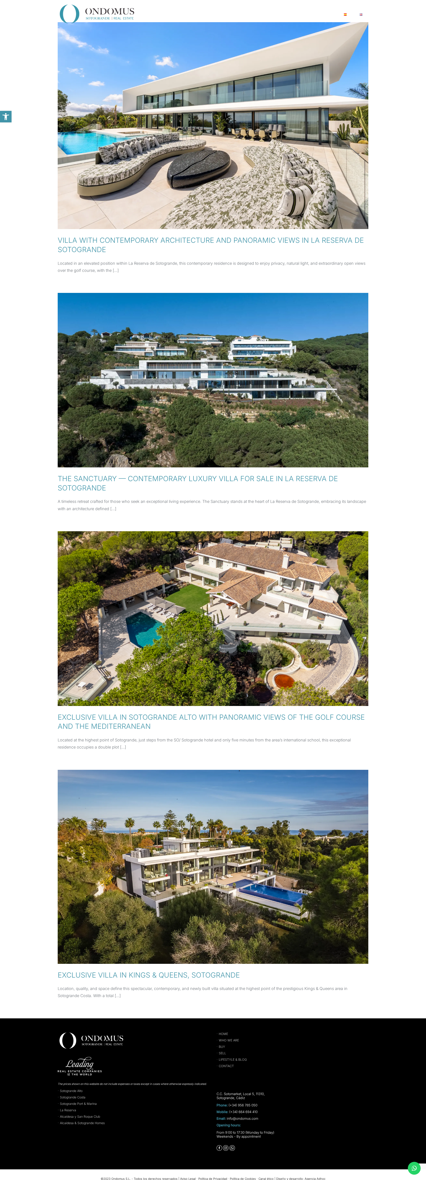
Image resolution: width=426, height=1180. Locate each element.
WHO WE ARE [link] (229, 1040)
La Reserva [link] (68, 1110)
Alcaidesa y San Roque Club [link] (80, 1116)
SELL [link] (222, 1053)
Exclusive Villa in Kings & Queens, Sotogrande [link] (149, 975)
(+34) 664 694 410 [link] (243, 1112)
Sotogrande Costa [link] (72, 1097)
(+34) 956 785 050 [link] (243, 1105)
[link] (6, 116)
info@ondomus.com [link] (242, 1119)
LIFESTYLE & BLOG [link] (233, 1059)
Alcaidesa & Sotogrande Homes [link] (82, 1123)
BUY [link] (222, 1047)
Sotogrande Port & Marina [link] (78, 1104)
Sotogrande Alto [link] (71, 1091)
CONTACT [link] (226, 1066)
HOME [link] (223, 1034)
